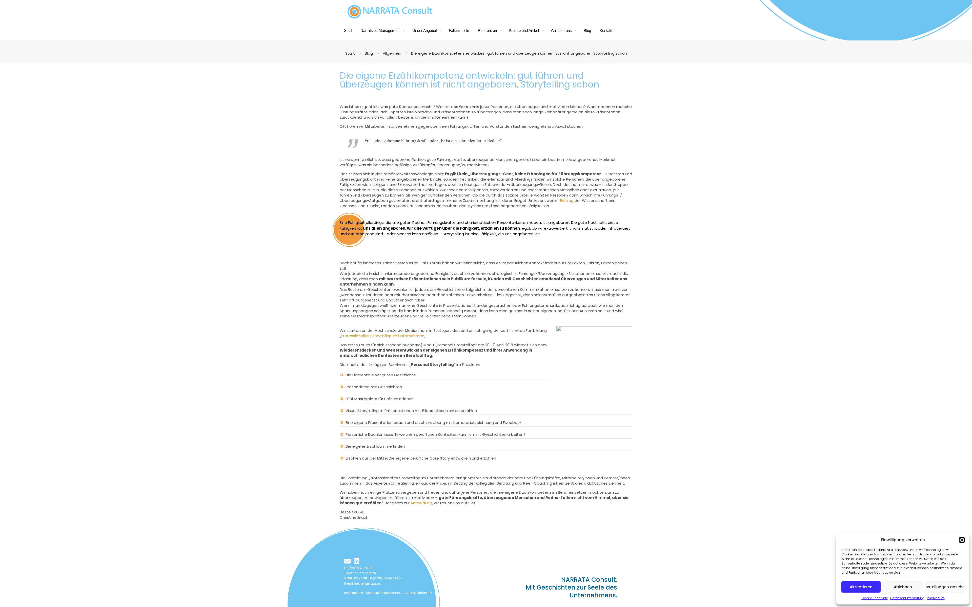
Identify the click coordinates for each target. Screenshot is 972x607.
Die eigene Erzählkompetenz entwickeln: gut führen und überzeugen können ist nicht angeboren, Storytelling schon (519, 53)
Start (350, 53)
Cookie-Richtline (418, 593)
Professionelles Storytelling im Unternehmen (382, 335)
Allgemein (392, 53)
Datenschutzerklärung (907, 598)
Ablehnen (903, 587)
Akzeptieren (861, 587)
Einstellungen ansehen (944, 587)
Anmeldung (421, 503)
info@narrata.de (367, 583)
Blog (369, 53)
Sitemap (372, 593)
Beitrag (567, 200)
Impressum (936, 598)
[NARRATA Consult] (390, 11)
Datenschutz (391, 593)
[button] (961, 540)
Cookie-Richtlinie (874, 598)
